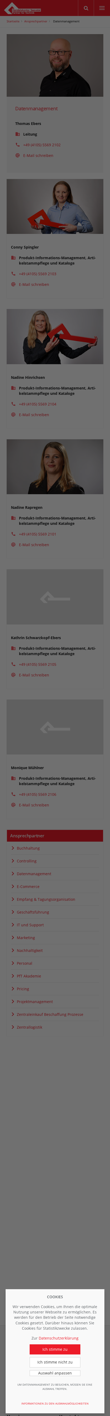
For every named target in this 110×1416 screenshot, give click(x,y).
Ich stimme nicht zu (55, 1362)
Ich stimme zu (55, 1349)
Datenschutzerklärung (58, 1338)
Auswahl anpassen (55, 1373)
